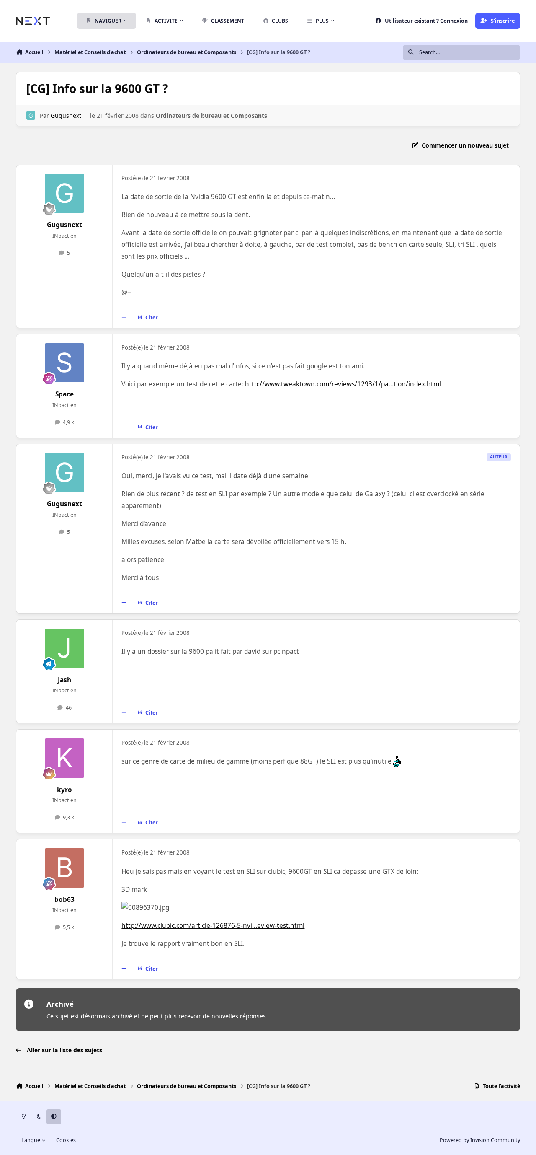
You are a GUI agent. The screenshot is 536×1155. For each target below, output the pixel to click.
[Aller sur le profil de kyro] (64, 758)
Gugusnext (66, 115)
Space (64, 394)
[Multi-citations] (124, 317)
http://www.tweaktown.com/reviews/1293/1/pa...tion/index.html (343, 384)
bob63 (64, 899)
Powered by (480, 1140)
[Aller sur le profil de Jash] (64, 648)
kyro (64, 789)
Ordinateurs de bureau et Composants (211, 115)
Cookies (66, 1140)
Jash (64, 680)
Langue (31, 1140)
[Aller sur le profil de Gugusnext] (30, 115)
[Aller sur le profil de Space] (64, 363)
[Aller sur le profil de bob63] (64, 868)
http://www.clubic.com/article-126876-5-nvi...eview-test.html (212, 925)
